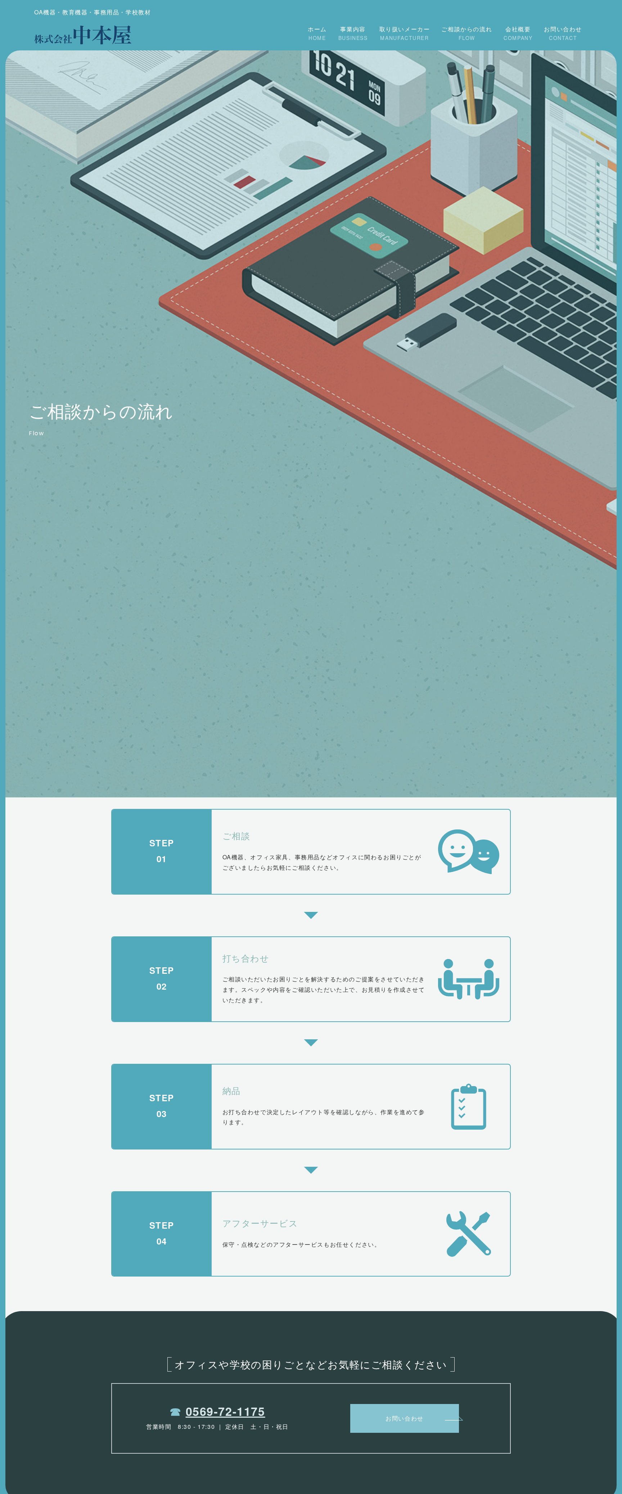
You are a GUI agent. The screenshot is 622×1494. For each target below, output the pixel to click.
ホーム (317, 33)
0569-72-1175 (225, 1411)
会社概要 (518, 33)
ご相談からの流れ (466, 33)
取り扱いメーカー (404, 33)
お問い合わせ (563, 33)
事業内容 (353, 33)
